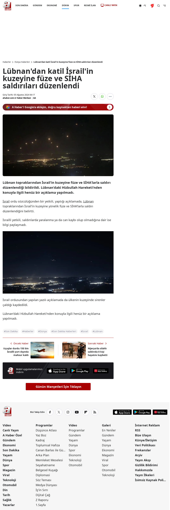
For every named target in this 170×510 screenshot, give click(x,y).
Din (5, 490)
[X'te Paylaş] (94, 96)
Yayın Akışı (143, 460)
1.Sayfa (41, 505)
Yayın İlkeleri (144, 475)
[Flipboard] (86, 412)
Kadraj (40, 440)
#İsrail (84, 331)
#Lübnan (98, 331)
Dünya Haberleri (22, 62)
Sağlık (7, 500)
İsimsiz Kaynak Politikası (151, 480)
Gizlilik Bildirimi (146, 465)
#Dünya (42, 331)
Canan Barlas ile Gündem (52, 450)
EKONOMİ (52, 5)
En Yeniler (109, 430)
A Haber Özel (12, 435)
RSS (137, 430)
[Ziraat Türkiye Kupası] (153, 5)
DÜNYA (65, 5)
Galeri (106, 425)
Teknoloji (9, 480)
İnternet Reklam (147, 425)
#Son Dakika (11, 331)
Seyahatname (45, 465)
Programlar (44, 425)
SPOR (76, 5)
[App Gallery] (100, 371)
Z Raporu (42, 500)
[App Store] (57, 371)
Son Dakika (11, 450)
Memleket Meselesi (49, 460)
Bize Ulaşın (143, 435)
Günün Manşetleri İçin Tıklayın (58, 387)
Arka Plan (42, 455)
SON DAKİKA (21, 5)
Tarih (6, 495)
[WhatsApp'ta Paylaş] (102, 96)
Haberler (7, 62)
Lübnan (88, 201)
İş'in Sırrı (42, 490)
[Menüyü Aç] (165, 6)
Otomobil (9, 485)
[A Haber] (7, 6)
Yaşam (7, 455)
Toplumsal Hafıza (48, 445)
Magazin (9, 470)
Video (7, 425)
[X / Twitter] (59, 412)
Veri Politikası (145, 445)
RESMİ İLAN (90, 5)
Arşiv (138, 455)
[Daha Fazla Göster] (110, 96)
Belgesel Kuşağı (47, 470)
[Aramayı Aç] (159, 6)
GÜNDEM (37, 5)
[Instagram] (68, 412)
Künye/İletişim (146, 440)
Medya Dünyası (46, 485)
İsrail (6, 201)
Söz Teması (43, 480)
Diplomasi (43, 475)
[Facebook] (50, 412)
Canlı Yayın (11, 430)
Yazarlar (9, 505)
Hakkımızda (144, 470)
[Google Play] (80, 371)
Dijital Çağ (43, 495)
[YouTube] (77, 412)
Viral (6, 475)
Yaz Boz (41, 435)
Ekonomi (9, 445)
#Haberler (28, 331)
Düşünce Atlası (46, 430)
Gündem (9, 440)
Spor (6, 465)
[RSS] (94, 412)
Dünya (7, 460)
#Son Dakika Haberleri (63, 331)
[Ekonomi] (128, 5)
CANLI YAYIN (111, 5)
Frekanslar (143, 450)
